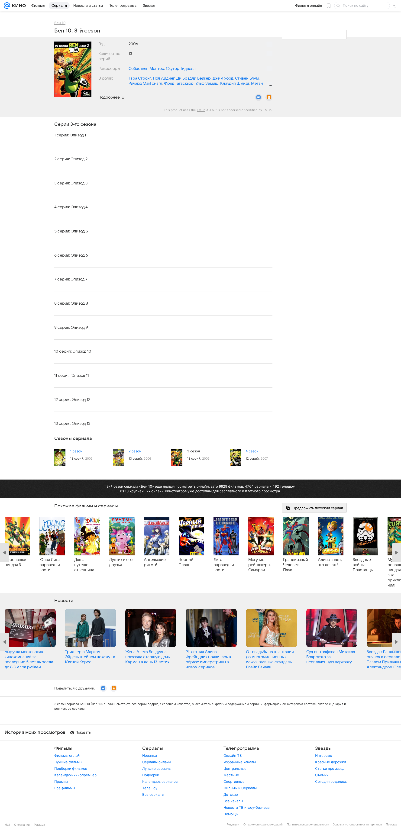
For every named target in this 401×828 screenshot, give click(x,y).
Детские (230, 794)
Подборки (150, 775)
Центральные (234, 768)
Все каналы (233, 801)
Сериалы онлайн (156, 762)
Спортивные (234, 781)
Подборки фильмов (70, 768)
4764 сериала (256, 486)
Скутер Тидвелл (181, 69)
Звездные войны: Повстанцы (363, 565)
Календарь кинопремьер (75, 775)
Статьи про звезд (329, 768)
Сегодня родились (331, 781)
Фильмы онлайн (67, 755)
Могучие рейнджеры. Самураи (259, 565)
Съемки (322, 775)
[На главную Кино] (18, 5)
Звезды (323, 748)
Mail (7, 824)
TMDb (201, 110)
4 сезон (252, 451)
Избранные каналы (239, 762)
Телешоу (149, 788)
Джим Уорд (223, 78)
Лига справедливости (224, 565)
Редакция (233, 824)
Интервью (323, 755)
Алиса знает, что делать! (330, 562)
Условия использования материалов (357, 824)
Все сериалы (153, 794)
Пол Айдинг (164, 78)
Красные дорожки (330, 762)
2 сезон (135, 451)
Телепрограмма (241, 748)
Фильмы (63, 748)
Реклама (39, 824)
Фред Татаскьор (179, 83)
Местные (231, 775)
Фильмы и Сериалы (240, 788)
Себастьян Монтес (146, 69)
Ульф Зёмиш (206, 83)
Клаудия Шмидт (234, 83)
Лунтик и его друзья (121, 562)
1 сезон (76, 451)
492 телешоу (283, 486)
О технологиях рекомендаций (263, 824)
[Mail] (7, 5)
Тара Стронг (140, 78)
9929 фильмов (231, 486)
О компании (22, 824)
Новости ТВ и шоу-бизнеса (246, 807)
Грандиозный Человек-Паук (295, 565)
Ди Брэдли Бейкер (193, 78)
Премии (61, 781)
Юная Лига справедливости (50, 565)
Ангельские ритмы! (155, 562)
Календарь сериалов (160, 781)
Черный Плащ (186, 562)
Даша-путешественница (84, 565)
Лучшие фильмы (68, 762)
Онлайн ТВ (232, 755)
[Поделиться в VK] (258, 97)
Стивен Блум (247, 78)
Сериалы (152, 748)
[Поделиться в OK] (268, 97)
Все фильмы (64, 788)
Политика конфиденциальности (308, 824)
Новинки (149, 755)
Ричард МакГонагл (145, 83)
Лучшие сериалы (156, 768)
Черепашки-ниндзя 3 (16, 562)
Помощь (230, 814)
